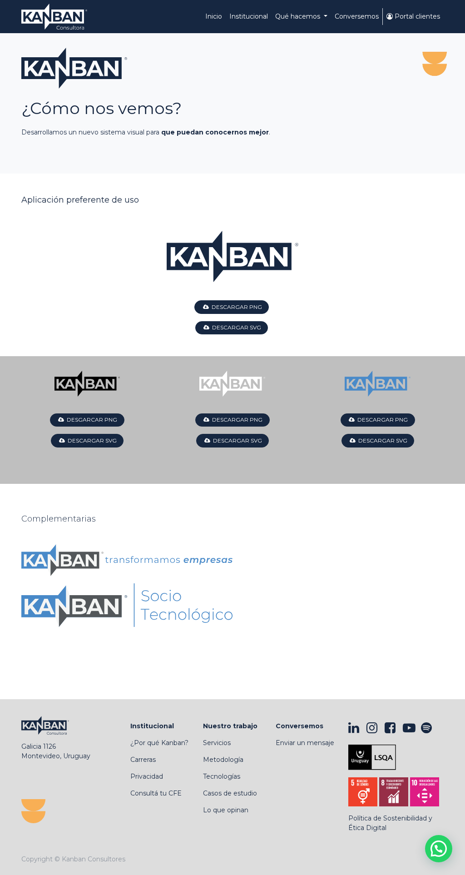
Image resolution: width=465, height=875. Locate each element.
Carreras (143, 760)
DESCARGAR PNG (235, 306)
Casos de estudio (230, 793)
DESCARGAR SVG (235, 327)
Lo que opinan (225, 810)
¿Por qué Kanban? (159, 743)
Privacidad (146, 776)
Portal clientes (416, 16)
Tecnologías (221, 776)
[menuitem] (214, 16)
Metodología (223, 760)
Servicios (217, 743)
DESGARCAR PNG (90, 419)
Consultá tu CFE (156, 793)
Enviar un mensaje (305, 743)
